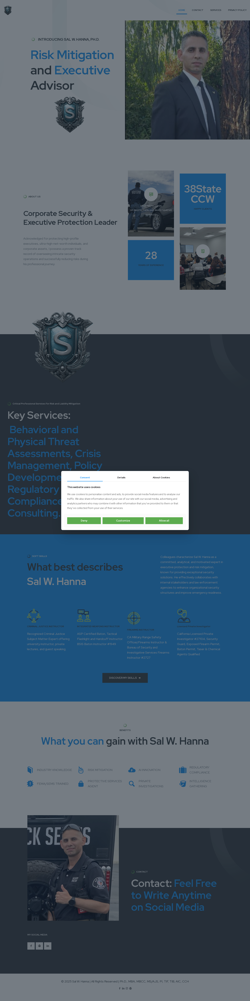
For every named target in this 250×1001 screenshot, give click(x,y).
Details (121, 477)
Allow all (164, 520)
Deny (84, 520)
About (161, 477)
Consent (85, 477)
